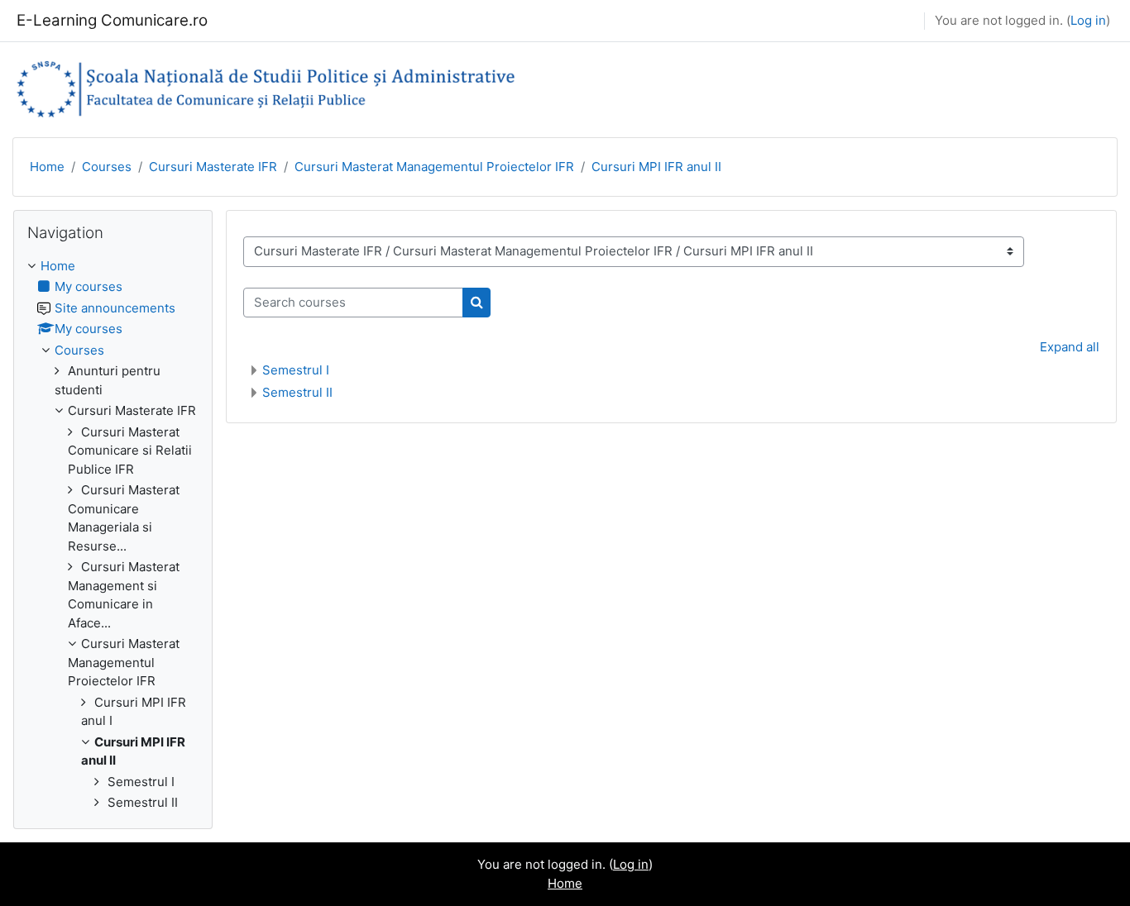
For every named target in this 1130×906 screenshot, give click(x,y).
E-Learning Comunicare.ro (112, 20)
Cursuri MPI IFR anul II (656, 166)
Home (47, 166)
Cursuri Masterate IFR (213, 166)
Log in (1088, 20)
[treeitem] (113, 535)
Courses (107, 166)
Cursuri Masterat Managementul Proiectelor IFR (434, 166)
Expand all (1069, 347)
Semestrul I (295, 370)
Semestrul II (297, 392)
